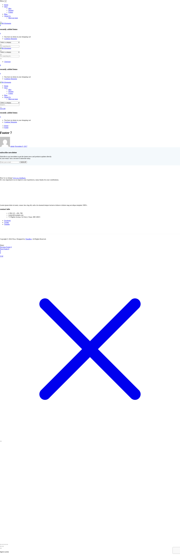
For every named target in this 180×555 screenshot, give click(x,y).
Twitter (6, 222)
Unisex (10, 12)
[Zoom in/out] (1, 544)
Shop (6, 7)
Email (16, 508)
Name (16, 515)
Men (9, 8)
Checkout (7, 62)
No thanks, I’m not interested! (43, 540)
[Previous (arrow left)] (1, 546)
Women (10, 10)
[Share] (5, 544)
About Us (7, 16)
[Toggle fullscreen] (3, 544)
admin (12, 146)
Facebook (7, 220)
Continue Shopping (10, 39)
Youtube (7, 224)
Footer (6, 127)
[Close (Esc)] (7, 544)
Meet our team (13, 18)
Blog (5, 14)
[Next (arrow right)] (3, 546)
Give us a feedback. (19, 178)
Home (6, 5)
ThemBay (28, 239)
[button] (0, 25)
